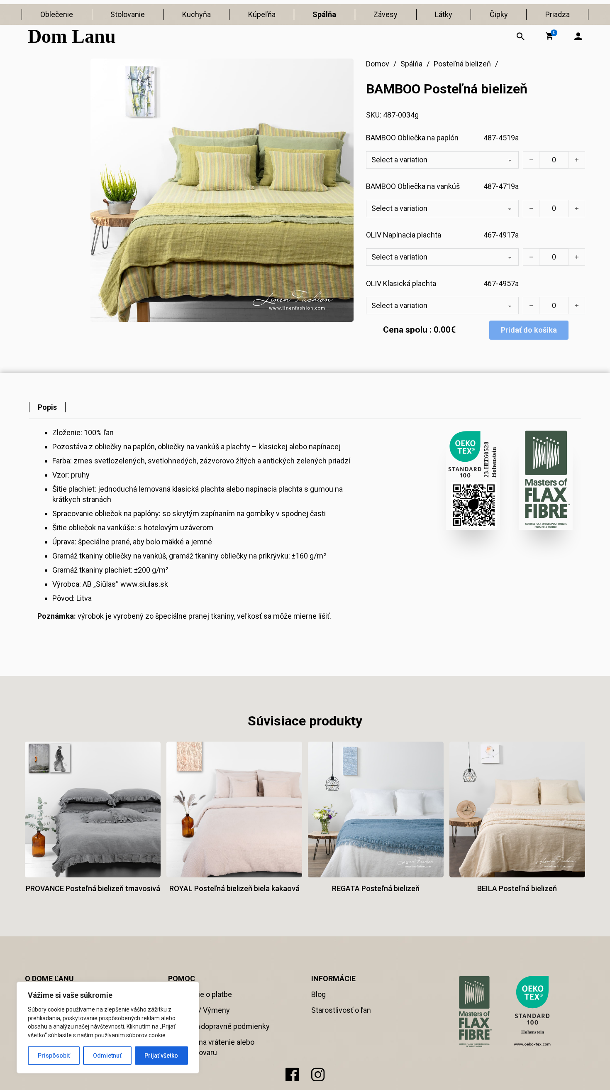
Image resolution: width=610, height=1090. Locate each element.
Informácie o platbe (200, 994)
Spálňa (324, 14)
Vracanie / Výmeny (199, 1010)
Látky (443, 14)
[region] (108, 1027)
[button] (549, 36)
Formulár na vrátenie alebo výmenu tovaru (211, 1047)
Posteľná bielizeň (462, 63)
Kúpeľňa (262, 14)
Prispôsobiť (54, 1055)
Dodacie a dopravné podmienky (219, 1026)
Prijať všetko (161, 1055)
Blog (318, 994)
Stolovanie (127, 14)
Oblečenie (56, 14)
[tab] (47, 407)
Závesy (385, 14)
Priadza (557, 14)
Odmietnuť (107, 1055)
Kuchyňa (196, 14)
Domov (377, 63)
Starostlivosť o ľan (341, 1010)
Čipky (499, 14)
